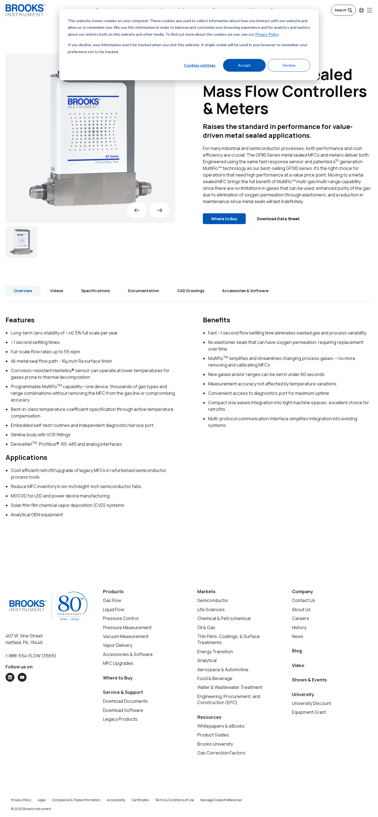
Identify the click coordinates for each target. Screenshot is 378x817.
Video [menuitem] (298, 665)
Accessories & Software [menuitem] (128, 654)
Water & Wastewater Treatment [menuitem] (229, 687)
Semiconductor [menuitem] (213, 600)
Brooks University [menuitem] (215, 744)
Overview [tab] (23, 290)
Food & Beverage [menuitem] (214, 678)
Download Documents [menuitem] (125, 701)
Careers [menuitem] (300, 618)
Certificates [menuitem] (140, 800)
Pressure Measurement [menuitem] (127, 627)
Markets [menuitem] (206, 591)
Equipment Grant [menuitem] (309, 712)
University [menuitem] (303, 694)
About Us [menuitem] (301, 609)
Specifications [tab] (95, 290)
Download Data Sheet (278, 218)
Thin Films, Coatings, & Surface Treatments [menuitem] (228, 639)
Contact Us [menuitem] (303, 600)
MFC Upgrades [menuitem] (118, 663)
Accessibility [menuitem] (116, 800)
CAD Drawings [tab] (190, 290)
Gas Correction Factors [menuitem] (221, 753)
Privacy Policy (266, 34)
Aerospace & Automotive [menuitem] (222, 669)
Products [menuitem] (113, 591)
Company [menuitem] (302, 591)
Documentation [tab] (143, 290)
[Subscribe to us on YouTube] (22, 677)
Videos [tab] (56, 290)
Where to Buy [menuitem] (118, 678)
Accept (244, 65)
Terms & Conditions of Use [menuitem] (174, 800)
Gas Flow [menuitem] (112, 600)
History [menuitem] (299, 627)
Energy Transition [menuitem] (215, 652)
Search (340, 10)
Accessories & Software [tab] (245, 290)
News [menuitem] (297, 636)
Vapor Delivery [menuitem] (117, 645)
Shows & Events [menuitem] (309, 680)
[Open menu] (369, 10)
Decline (289, 65)
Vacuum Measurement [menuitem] (126, 636)
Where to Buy (224, 218)
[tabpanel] (189, 417)
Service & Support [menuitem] (123, 692)
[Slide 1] (21, 242)
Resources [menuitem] (209, 717)
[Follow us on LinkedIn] (10, 677)
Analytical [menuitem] (207, 660)
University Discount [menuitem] (311, 703)
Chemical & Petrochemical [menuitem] (223, 618)
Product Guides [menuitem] (213, 735)
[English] (361, 10)
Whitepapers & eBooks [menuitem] (221, 726)
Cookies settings (200, 65)
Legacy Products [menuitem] (120, 719)
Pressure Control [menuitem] (120, 618)
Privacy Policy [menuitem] (21, 800)
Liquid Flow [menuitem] (113, 609)
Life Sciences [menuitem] (211, 609)
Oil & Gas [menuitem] (206, 627)
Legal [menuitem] (42, 800)
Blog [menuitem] (297, 651)
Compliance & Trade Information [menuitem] (76, 800)
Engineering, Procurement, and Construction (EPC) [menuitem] (228, 699)
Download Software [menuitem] (123, 710)
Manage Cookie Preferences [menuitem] (221, 800)
